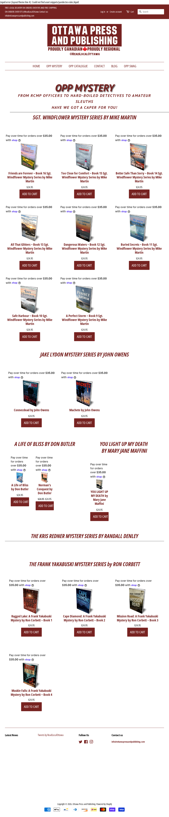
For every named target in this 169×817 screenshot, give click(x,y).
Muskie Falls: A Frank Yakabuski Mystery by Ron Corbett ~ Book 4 (31, 693)
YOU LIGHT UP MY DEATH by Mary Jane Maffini (99, 498)
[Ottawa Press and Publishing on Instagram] (91, 742)
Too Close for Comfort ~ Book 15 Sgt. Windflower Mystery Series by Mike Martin (84, 177)
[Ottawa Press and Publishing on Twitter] (80, 742)
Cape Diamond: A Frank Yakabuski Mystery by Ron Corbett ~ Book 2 (84, 618)
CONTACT (99, 66)
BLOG (114, 66)
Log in (103, 11)
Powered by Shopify (104, 804)
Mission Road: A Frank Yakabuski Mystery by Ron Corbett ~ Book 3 (137, 618)
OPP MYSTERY (54, 66)
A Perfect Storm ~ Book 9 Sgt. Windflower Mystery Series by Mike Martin (84, 320)
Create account (116, 11)
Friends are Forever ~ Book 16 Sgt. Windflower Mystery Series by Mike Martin (29, 177)
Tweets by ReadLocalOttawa (51, 735)
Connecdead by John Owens (31, 410)
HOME (36, 66)
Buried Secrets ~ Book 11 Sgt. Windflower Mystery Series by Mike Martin (139, 248)
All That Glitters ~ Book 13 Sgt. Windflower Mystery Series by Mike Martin (29, 248)
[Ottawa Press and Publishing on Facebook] (86, 742)
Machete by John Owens (84, 410)
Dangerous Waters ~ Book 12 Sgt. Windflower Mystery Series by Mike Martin (84, 248)
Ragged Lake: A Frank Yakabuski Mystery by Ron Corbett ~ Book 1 (31, 618)
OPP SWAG (130, 66)
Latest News (11, 735)
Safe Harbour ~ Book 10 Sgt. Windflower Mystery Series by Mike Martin (29, 320)
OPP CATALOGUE (78, 66)
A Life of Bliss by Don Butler (20, 487)
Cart (132, 11)
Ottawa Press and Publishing (84, 804)
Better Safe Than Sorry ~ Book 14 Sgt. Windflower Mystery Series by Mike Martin (139, 177)
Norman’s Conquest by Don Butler (44, 489)
